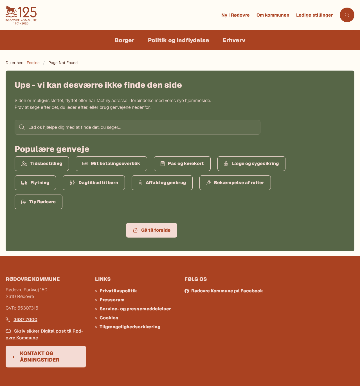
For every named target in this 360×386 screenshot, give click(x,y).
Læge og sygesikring (255, 163)
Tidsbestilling (46, 163)
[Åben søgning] (347, 15)
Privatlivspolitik (118, 291)
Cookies (109, 318)
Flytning (39, 183)
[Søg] (21, 127)
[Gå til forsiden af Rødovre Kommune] (112, 15)
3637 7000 (25, 319)
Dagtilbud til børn (98, 183)
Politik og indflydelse (178, 40)
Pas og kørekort (186, 163)
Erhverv (234, 40)
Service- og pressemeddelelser (135, 309)
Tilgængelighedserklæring (130, 327)
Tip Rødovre (42, 202)
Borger (124, 40)
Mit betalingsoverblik (115, 163)
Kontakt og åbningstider (39, 356)
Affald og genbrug (166, 183)
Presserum (112, 300)
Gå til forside (155, 230)
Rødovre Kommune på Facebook (227, 291)
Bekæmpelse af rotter (239, 183)
